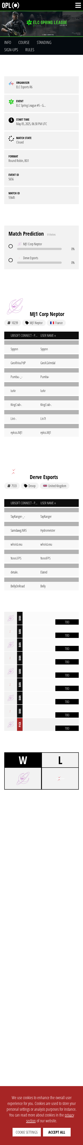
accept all (56, 1132)
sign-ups (11, 49)
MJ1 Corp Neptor (47, 313)
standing (44, 42)
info (7, 42)
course (24, 42)
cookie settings (27, 1132)
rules (29, 49)
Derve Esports (44, 476)
